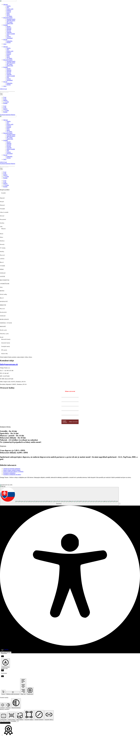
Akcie (4, 44)
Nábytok (5, 4)
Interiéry (5, 100)
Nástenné (8, 28)
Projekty (8, 42)
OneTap (6, 649)
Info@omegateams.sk (9, 364)
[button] (119, 504)
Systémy (8, 36)
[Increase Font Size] (2, 650)
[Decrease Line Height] (2, 676)
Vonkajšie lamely (10, 20)
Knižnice (8, 10)
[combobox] (59, 496)
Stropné (8, 26)
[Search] (1, 94)
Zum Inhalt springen (5, 721)
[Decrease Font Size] (2, 656)
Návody (5, 39)
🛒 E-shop (6, 101)
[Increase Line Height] (2, 670)
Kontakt (5, 103)
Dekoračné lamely (8, 17)
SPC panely (9, 22)
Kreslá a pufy (9, 9)
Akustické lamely (10, 19)
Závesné (8, 30)
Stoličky (8, 6)
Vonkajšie (9, 32)
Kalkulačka (9, 41)
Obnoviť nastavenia (5, 722)
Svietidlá (5, 25)
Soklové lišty (9, 23)
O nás (4, 98)
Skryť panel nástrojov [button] (6, 652)
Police (8, 13)
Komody (8, 11)
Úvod (4, 97)
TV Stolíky (9, 16)
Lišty (7, 35)
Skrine (8, 14)
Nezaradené (9, 38)
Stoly (7, 7)
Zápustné (8, 29)
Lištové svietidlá (10, 33)
